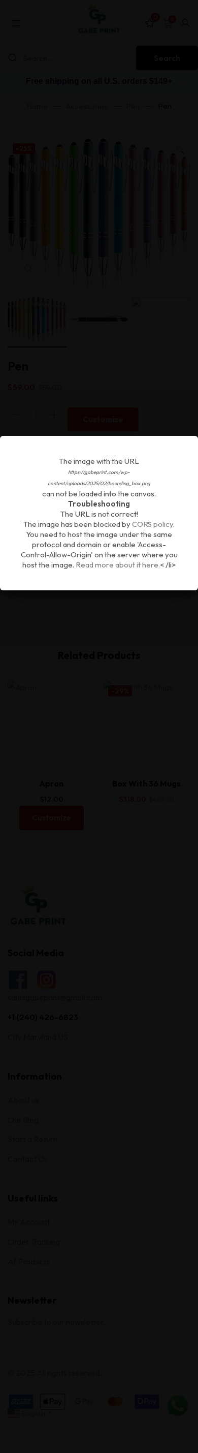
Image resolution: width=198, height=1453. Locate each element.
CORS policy (152, 524)
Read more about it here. (118, 565)
